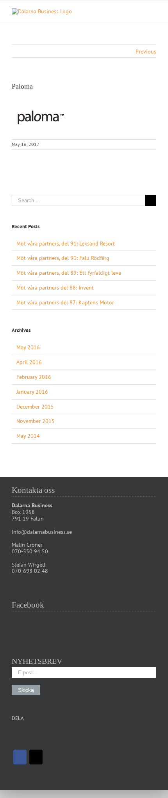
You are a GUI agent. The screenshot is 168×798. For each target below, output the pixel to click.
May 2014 (28, 435)
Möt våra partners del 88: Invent (55, 287)
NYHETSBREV (37, 661)
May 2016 (28, 347)
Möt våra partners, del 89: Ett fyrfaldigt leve (68, 272)
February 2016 (33, 376)
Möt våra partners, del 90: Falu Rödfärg (62, 257)
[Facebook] (20, 757)
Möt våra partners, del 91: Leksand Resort (65, 243)
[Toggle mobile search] (139, 12)
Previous (146, 51)
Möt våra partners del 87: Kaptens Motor (65, 302)
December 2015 (35, 406)
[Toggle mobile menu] (153, 12)
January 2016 (32, 391)
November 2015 (35, 421)
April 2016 (29, 362)
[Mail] (36, 757)
